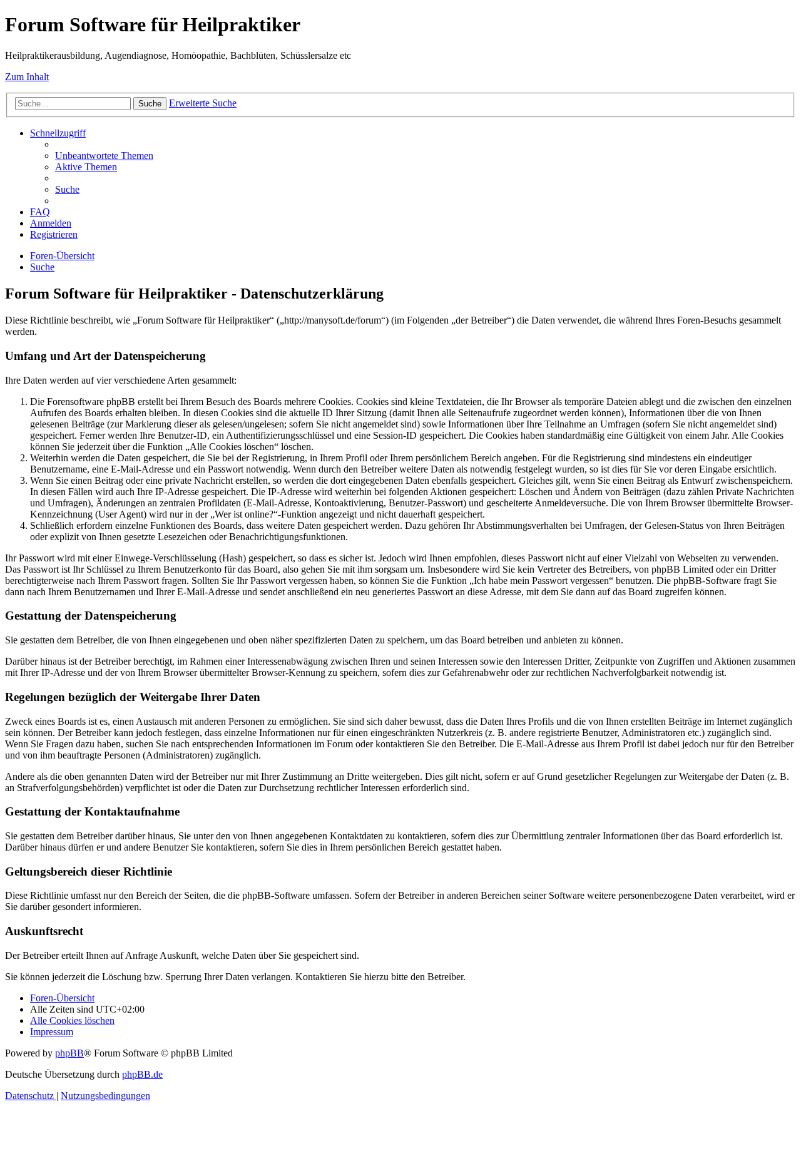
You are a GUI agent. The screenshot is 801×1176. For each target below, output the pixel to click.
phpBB (69, 1053)
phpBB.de (142, 1074)
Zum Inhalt (27, 76)
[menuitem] (104, 155)
